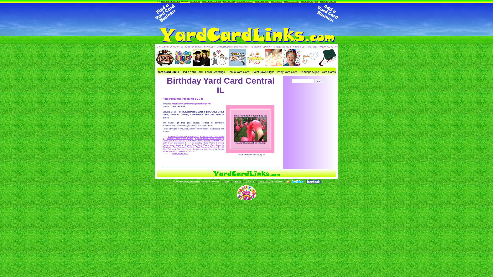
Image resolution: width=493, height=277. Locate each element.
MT (248, 47)
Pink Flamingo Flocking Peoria (177, 149)
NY (270, 47)
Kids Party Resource (170, 1)
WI (332, 47)
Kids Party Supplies (309, 1)
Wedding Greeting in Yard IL (182, 151)
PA (293, 47)
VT (317, 47)
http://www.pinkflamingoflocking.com (191, 104)
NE (252, 47)
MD (225, 47)
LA (218, 47)
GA (192, 47)
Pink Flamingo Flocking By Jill (183, 98)
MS (240, 47)
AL (156, 47)
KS (210, 47)
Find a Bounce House (211, 1)
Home (226, 182)
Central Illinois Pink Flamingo (209, 139)
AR (167, 47)
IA (207, 47)
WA (324, 47)
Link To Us (249, 182)
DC (182, 47)
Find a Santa (276, 1)
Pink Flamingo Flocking (183, 147)
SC (299, 47)
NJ (263, 47)
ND (277, 47)
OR (289, 47)
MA (229, 47)
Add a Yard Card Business (270, 182)
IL (202, 47)
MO (244, 47)
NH (259, 47)
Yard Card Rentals (192, 182)
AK (160, 47)
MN (236, 47)
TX (310, 47)
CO (174, 47)
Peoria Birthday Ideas (198, 143)
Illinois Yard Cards (180, 153)
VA (320, 47)
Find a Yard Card (291, 1)
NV (255, 47)
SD (303, 47)
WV (328, 47)
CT (178, 47)
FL (189, 47)
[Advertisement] (246, 13)
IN (204, 47)
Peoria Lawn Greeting (173, 145)
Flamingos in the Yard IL (174, 141)
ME (221, 47)
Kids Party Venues (328, 1)
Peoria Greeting (216, 143)
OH (281, 47)
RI (296, 47)
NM (266, 47)
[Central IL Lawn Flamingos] (251, 129)
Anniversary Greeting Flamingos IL (183, 136)
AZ (163, 47)
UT (314, 47)
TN (307, 47)
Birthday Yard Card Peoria (180, 139)
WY (336, 47)
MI (233, 47)
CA (171, 47)
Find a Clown (229, 1)
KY (214, 47)
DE (185, 47)
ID (199, 47)
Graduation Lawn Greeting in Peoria (202, 141)
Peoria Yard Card (193, 145)
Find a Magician (262, 1)
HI (196, 47)
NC (274, 47)
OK (285, 47)
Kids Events (195, 1)
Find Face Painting (244, 1)
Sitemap (237, 182)
